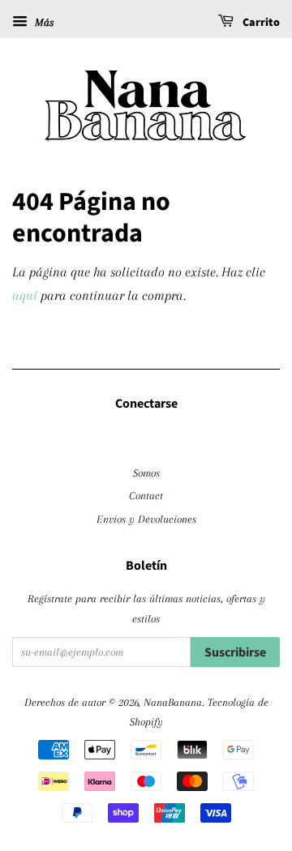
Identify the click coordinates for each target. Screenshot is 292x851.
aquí (24, 295)
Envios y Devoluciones (146, 518)
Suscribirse (235, 652)
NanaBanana (173, 701)
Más (43, 22)
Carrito (260, 23)
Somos (146, 472)
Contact (146, 495)
